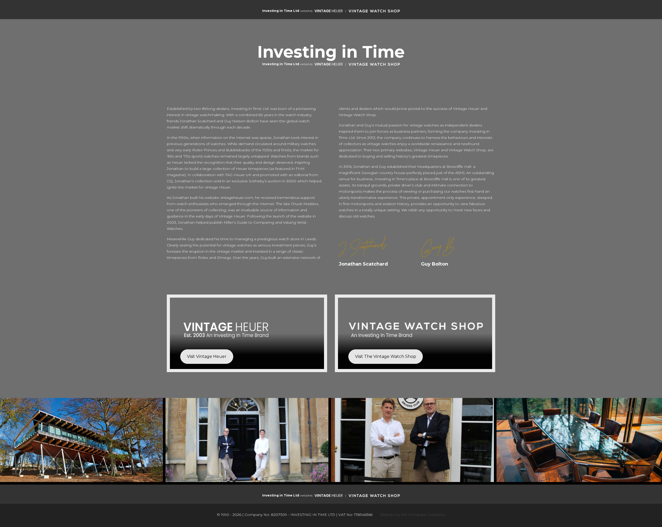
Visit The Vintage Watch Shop (385, 356)
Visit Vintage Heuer (207, 356)
